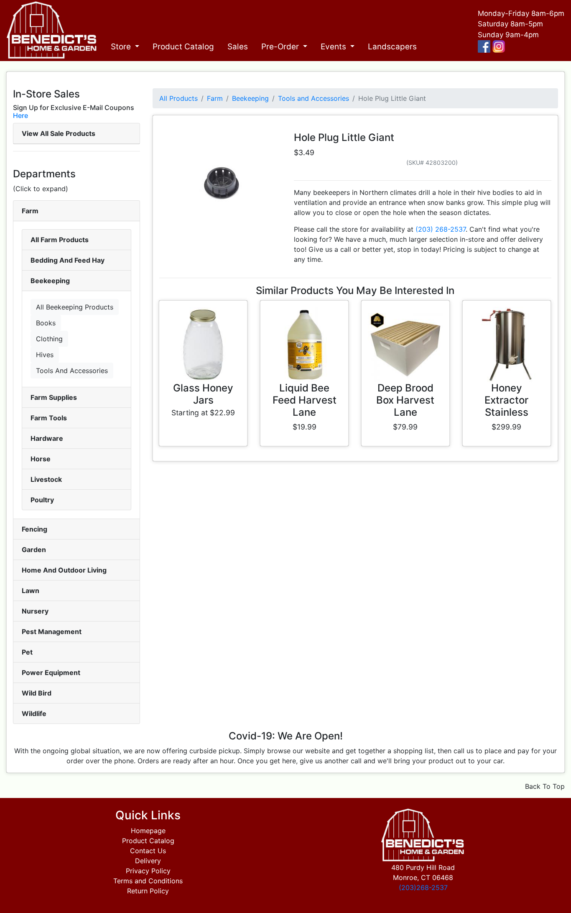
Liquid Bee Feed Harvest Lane (304, 400)
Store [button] (122, 46)
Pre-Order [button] (281, 46)
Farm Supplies (54, 397)
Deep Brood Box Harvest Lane (405, 400)
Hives (45, 354)
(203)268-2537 (423, 887)
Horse (41, 459)
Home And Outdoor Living (64, 570)
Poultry (42, 500)
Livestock (46, 479)
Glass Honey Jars (203, 394)
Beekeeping (50, 280)
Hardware (47, 438)
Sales (237, 46)
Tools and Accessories (313, 98)
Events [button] (334, 46)
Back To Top (545, 786)
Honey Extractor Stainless (506, 400)
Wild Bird (36, 693)
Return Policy (148, 891)
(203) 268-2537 (441, 229)
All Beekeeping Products (74, 307)
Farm (30, 211)
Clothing (49, 339)
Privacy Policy (148, 871)
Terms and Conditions (148, 881)
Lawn (30, 590)
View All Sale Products (58, 133)
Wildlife (34, 713)
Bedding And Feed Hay (68, 260)
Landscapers (392, 46)
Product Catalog (183, 46)
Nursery (35, 611)
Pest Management (52, 631)
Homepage (148, 830)
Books (46, 323)
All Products (178, 98)
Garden (34, 549)
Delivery (148, 861)
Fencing (34, 529)
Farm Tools (49, 418)
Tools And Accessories (72, 370)
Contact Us (148, 851)
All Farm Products (60, 239)
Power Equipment (51, 672)
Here (20, 115)
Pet (27, 652)
